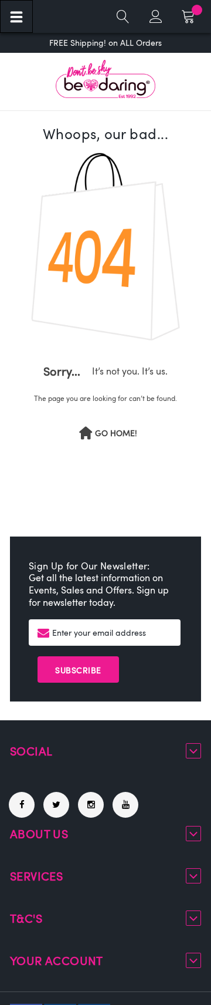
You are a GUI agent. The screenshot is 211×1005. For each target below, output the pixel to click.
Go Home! (116, 433)
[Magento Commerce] (105, 79)
